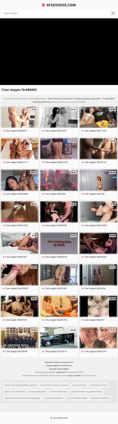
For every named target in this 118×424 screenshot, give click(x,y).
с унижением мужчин (53, 398)
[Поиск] (113, 13)
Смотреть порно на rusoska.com (59, 362)
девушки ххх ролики (100, 398)
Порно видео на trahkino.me (59, 365)
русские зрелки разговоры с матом (20, 385)
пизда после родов (37, 391)
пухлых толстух (79, 385)
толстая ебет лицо (58, 391)
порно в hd (61, 372)
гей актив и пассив (98, 385)
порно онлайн (74, 375)
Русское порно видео (59, 369)
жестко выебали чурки (77, 398)
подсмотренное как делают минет (86, 391)
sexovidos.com (60, 5)
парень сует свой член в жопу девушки (22, 398)
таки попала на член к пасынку (54, 385)
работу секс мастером (14, 391)
